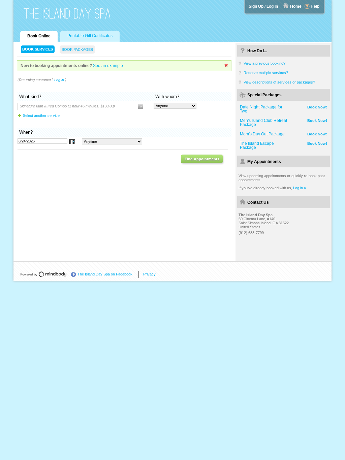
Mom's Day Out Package (262, 134)
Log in (59, 80)
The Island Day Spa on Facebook (104, 274)
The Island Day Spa (67, 13)
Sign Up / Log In (263, 6)
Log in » (299, 188)
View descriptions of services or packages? (279, 82)
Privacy (149, 274)
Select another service (41, 115)
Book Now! (317, 107)
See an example (108, 65)
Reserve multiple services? (266, 73)
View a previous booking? (264, 63)
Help (315, 6)
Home (296, 6)
